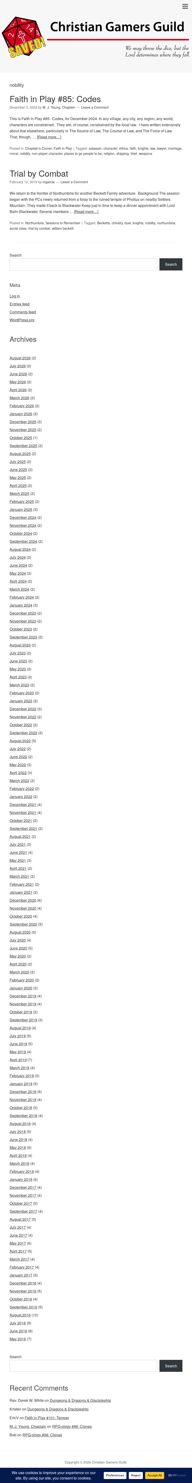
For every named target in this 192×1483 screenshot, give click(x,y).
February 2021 (22, 884)
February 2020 (22, 980)
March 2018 (19, 1163)
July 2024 (18, 557)
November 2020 (23, 908)
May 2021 (18, 860)
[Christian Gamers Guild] (96, 55)
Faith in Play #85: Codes (55, 98)
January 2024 (21, 605)
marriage (174, 148)
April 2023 (18, 677)
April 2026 (18, 389)
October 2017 (21, 1203)
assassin (95, 148)
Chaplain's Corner (38, 148)
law (152, 148)
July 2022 (18, 748)
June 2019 (18, 1043)
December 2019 (23, 996)
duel (128, 223)
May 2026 (18, 381)
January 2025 (21, 509)
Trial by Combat (39, 173)
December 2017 (23, 1187)
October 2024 (21, 533)
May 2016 (18, 1339)
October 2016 (21, 1299)
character (110, 148)
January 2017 (21, 1275)
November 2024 (23, 525)
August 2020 (20, 932)
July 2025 (18, 461)
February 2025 (22, 501)
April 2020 (18, 964)
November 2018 (23, 1099)
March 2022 (19, 780)
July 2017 (18, 1227)
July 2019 (18, 1035)
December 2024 (23, 517)
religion (109, 153)
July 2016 (18, 1323)
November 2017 (23, 1195)
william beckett (63, 228)
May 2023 (18, 669)
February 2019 (22, 1075)
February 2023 (22, 693)
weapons (145, 153)
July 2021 (18, 844)
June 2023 (18, 661)
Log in (15, 296)
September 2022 (23, 732)
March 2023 (19, 685)
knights (143, 148)
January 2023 (21, 700)
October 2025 (21, 437)
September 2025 (23, 445)
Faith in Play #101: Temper (47, 1417)
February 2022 (22, 788)
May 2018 (18, 1147)
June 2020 (18, 948)
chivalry (117, 223)
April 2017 (18, 1251)
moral (14, 153)
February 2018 (22, 1171)
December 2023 (23, 613)
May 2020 (18, 956)
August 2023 (20, 645)
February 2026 (22, 405)
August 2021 (20, 836)
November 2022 (23, 716)
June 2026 (18, 373)
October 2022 (21, 724)
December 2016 (23, 1283)
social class (18, 228)
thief (134, 153)
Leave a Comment (95, 107)
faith (133, 148)
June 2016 (18, 1331)
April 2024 (18, 581)
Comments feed (23, 312)
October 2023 (21, 629)
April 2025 (18, 485)
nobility (25, 153)
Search (16, 255)
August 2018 (20, 1123)
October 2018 (21, 1107)
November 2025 (23, 429)
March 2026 (19, 397)
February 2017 (22, 1267)
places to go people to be (83, 153)
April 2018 (18, 1155)
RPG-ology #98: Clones (72, 1426)
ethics (123, 148)
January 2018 (21, 1179)
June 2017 (18, 1235)
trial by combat (39, 228)
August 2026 (20, 358)
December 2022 (23, 708)
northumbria (166, 223)
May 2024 (18, 573)
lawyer (161, 148)
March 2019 (19, 1067)
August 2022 (20, 740)
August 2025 (20, 453)
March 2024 (19, 589)
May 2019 (18, 1051)
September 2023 (23, 637)
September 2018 (23, 1115)
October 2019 (21, 1012)
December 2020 (23, 900)
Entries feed (20, 304)
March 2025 (19, 493)
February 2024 (22, 597)
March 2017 (19, 1259)
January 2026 (21, 413)
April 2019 (18, 1059)
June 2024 (18, 565)
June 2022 (18, 756)
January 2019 (21, 1083)
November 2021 (23, 812)
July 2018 (18, 1131)
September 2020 (23, 924)
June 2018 (18, 1139)
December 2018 (23, 1091)
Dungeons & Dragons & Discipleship (80, 1400)
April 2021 (18, 868)
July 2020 (18, 940)
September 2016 (23, 1307)
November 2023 (23, 621)
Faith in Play (63, 148)
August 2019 (20, 1027)
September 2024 (23, 541)
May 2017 (18, 1243)
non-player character (47, 153)
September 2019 (23, 1020)
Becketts (103, 223)
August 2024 (20, 549)
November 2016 (23, 1291)
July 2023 (18, 653)
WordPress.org (22, 320)
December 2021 (23, 804)
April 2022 (18, 772)
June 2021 (18, 852)
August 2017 (20, 1219)
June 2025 (18, 469)
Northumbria (34, 223)
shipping (122, 153)
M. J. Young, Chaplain (28, 1426)
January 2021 (21, 892)
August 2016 (20, 1315)
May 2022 (18, 764)
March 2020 (19, 972)
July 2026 (18, 366)
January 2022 (21, 796)
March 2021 (19, 876)
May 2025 (18, 477)
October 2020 (21, 916)
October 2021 (21, 820)
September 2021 (23, 828)
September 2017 (23, 1211)
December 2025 (23, 421)
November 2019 (23, 1004)
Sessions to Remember (63, 223)
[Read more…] (49, 137)
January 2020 (21, 988)
